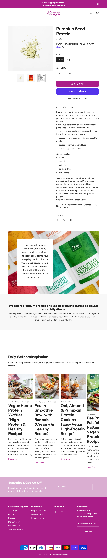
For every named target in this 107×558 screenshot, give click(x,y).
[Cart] (97, 13)
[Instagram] (97, 4)
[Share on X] (64, 220)
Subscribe (88, 531)
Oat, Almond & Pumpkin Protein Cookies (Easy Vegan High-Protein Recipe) (73, 419)
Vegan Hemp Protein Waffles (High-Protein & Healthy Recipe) (20, 419)
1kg (68, 59)
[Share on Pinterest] (71, 220)
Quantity (61, 68)
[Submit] (96, 487)
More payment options (77, 98)
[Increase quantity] (70, 73)
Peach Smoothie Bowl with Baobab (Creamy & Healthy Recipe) (44, 419)
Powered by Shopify (60, 555)
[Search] (91, 13)
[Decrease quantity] (59, 73)
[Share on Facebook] (58, 220)
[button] (10, 49)
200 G (60, 59)
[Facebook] (91, 4)
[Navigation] (9, 13)
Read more (13, 459)
